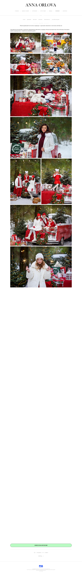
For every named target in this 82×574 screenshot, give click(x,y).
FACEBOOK (39, 552)
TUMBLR (46, 552)
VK (42, 552)
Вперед (40, 556)
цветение (35, 19)
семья (24, 19)
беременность (47, 19)
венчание (41, 19)
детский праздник (55, 19)
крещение (29, 19)
